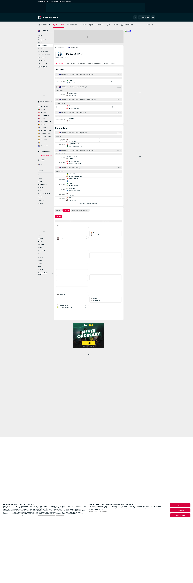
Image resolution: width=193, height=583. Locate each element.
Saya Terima (180, 505)
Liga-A (40, 35)
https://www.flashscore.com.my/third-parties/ (51, 515)
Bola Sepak (61, 47)
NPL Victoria (41, 61)
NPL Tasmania (42, 58)
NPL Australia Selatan (44, 55)
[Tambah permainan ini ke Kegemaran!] (56, 81)
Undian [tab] (58, 216)
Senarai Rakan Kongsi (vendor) (98, 511)
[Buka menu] (153, 17)
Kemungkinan (70, 63)
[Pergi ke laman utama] (52, 17)
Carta (106, 63)
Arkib (113, 63)
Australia (74, 47)
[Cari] (135, 17)
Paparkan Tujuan (180, 515)
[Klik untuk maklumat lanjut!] (88, 81)
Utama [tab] (58, 210)
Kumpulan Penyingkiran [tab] (80, 210)
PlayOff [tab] (66, 210)
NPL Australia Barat (43, 64)
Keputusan (81, 63)
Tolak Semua (180, 510)
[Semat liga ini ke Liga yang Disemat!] (82, 54)
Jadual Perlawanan (94, 63)
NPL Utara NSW (42, 45)
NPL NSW (41, 48)
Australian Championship (42, 39)
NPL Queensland (43, 51)
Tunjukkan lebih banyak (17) (42, 67)
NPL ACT (40, 42)
